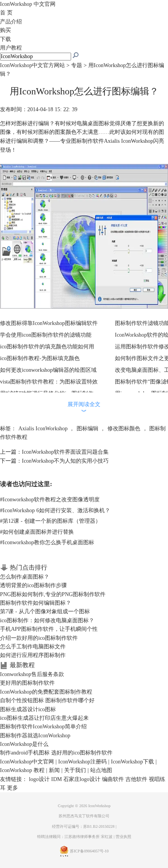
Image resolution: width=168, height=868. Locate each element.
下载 (5, 39)
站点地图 (101, 770)
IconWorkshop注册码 (82, 762)
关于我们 (75, 770)
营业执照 (123, 836)
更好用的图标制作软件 (27, 683)
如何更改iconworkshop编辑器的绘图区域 (48, 370)
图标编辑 (87, 428)
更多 (12, 788)
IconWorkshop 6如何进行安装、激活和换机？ (55, 510)
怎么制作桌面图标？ (24, 577)
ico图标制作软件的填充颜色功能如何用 (47, 347)
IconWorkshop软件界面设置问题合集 (65, 452)
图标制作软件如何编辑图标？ (35, 603)
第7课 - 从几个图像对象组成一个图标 (45, 611)
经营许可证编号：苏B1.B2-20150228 (83, 826)
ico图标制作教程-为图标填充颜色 (40, 358)
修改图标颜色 (123, 428)
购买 (5, 30)
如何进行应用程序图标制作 (33, 655)
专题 (76, 65)
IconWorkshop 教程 (22, 770)
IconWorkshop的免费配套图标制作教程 (46, 692)
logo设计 (39, 779)
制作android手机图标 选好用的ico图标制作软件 (56, 753)
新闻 (54, 770)
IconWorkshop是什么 (24, 744)
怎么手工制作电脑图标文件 (33, 647)
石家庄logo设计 (81, 779)
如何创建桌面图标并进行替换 (37, 532)
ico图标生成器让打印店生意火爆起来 (44, 718)
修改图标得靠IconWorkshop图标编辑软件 (49, 323)
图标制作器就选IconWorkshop (35, 735)
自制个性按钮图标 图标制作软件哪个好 (47, 700)
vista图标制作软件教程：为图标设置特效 (49, 382)
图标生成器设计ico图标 (28, 709)
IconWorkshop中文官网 (27, 762)
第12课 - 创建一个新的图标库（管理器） (50, 521)
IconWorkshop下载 (132, 762)
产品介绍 (11, 22)
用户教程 (11, 48)
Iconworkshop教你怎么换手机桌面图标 (47, 542)
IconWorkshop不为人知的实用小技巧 (65, 461)
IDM (56, 779)
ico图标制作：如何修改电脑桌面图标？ (47, 620)
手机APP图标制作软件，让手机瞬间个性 (49, 629)
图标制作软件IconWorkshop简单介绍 (43, 727)
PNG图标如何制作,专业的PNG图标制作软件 (52, 594)
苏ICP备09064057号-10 (89, 851)
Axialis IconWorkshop (43, 428)
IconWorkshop (27, 4)
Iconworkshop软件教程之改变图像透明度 (50, 499)
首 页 (6, 13)
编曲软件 (113, 779)
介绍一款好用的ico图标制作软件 (39, 638)
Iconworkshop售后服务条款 (32, 674)
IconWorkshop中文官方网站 (32, 65)
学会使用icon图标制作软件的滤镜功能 (45, 335)
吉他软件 (136, 779)
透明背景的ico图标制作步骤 (33, 585)
